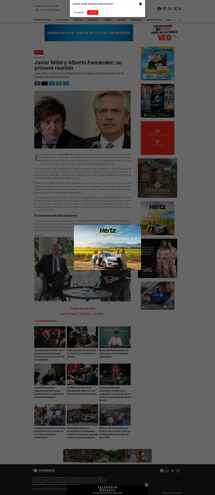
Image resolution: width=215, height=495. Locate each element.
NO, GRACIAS (79, 12)
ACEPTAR (92, 12)
